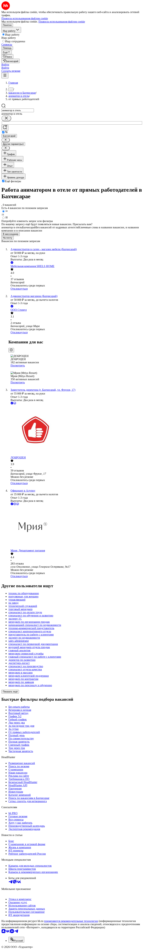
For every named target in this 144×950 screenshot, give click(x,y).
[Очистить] (6, 118)
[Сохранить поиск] (4, 128)
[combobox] (17, 110)
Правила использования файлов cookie (61, 21)
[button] (5, 64)
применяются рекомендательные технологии (71, 921)
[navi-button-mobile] (4, 75)
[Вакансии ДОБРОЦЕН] (75, 430)
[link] (7, 56)
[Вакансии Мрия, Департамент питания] (75, 527)
